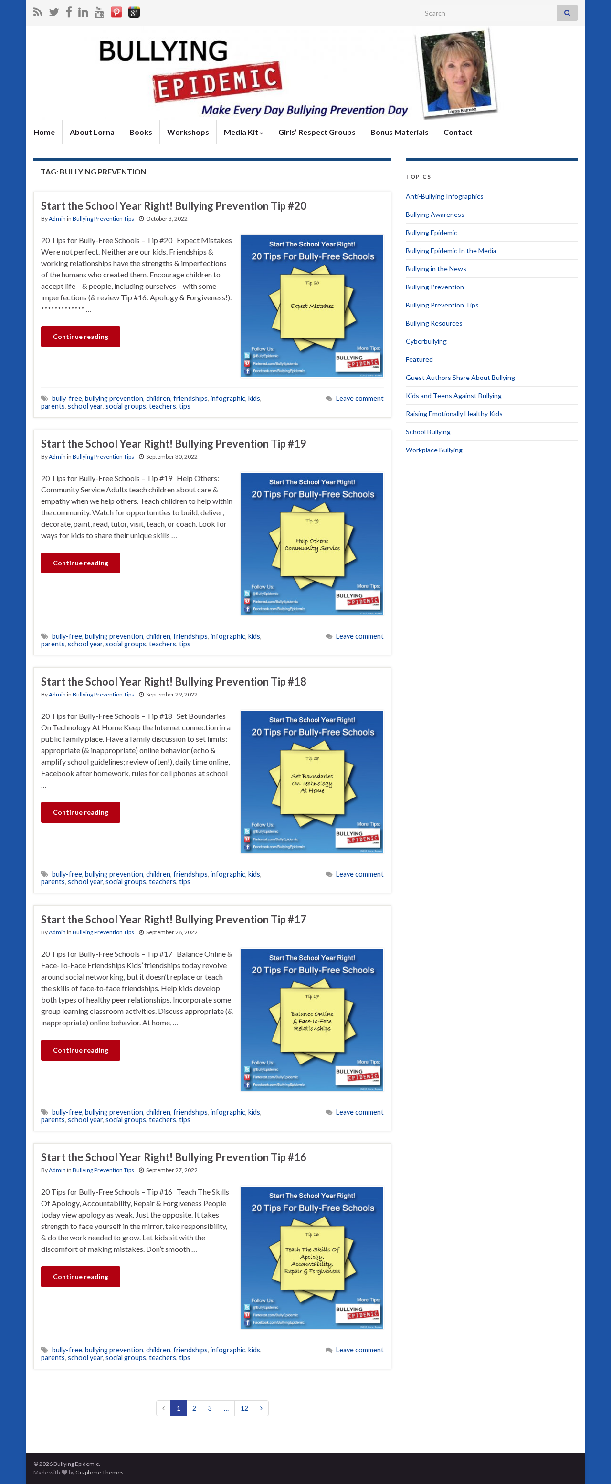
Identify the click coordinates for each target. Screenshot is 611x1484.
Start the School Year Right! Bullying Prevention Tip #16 (173, 1157)
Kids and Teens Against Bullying (454, 395)
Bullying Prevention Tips (103, 218)
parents (53, 406)
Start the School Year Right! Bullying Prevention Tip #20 (173, 205)
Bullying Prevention (435, 287)
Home (44, 131)
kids (254, 398)
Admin (57, 218)
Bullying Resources (434, 323)
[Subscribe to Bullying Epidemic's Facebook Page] (68, 10)
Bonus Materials (399, 131)
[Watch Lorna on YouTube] (100, 10)
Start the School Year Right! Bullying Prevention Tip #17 (173, 919)
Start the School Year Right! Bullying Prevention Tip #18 (173, 681)
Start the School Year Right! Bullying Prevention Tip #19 (173, 443)
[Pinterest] (116, 10)
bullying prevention (114, 398)
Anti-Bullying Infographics (445, 196)
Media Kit (242, 131)
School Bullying (428, 432)
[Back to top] (589, 1462)
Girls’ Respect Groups (317, 131)
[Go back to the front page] (305, 73)
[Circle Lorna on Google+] (134, 10)
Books (140, 131)
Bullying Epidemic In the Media (451, 250)
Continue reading (80, 336)
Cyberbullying (426, 341)
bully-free (67, 398)
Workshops (188, 131)
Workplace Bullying (434, 450)
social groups (125, 406)
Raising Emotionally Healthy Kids (454, 413)
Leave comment (360, 398)
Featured (419, 359)
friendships (190, 398)
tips (184, 406)
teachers (162, 406)
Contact (458, 131)
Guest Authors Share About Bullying (460, 377)
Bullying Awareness (435, 214)
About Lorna (92, 131)
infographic (228, 398)
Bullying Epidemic (431, 232)
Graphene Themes (99, 1472)
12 (244, 1408)
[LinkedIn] (83, 10)
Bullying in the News (436, 269)
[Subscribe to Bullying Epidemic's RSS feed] (37, 10)
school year (85, 406)
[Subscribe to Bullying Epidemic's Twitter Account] (54, 10)
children (158, 398)
